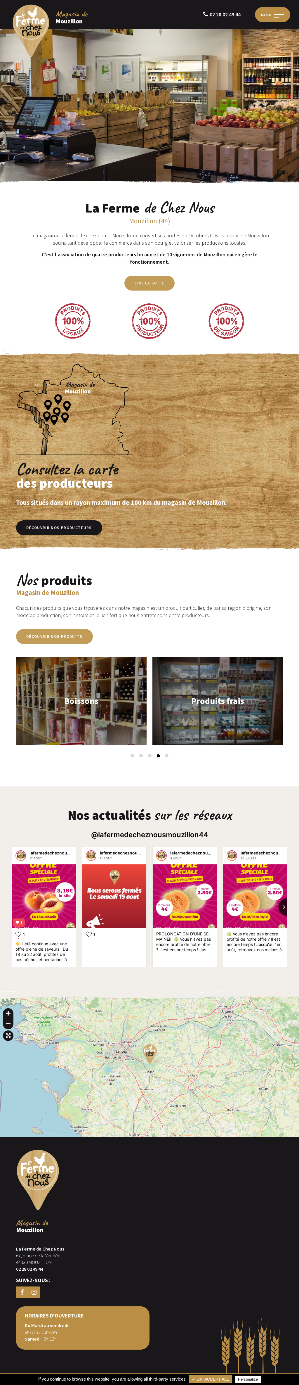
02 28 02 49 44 (225, 14)
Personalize (248, 1379)
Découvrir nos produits (54, 636)
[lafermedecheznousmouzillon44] (21, 856)
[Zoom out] (8, 1024)
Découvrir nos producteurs (59, 527)
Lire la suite (149, 283)
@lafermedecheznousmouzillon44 (149, 834)
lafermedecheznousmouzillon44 (62, 852)
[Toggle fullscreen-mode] (8, 1035)
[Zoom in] (8, 1013)
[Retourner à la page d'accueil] (31, 56)
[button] (132, 755)
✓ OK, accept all (210, 1379)
